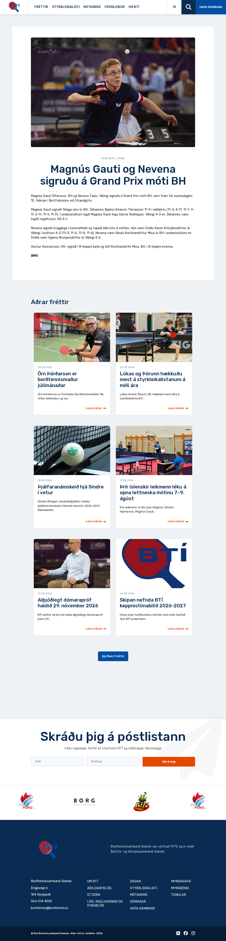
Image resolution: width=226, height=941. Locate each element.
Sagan (144, 6)
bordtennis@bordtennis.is (49, 908)
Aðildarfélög (99, 888)
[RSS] (178, 934)
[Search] (188, 7)
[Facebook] (186, 934)
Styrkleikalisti (66, 7)
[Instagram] (193, 934)
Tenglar (146, 6)
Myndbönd (180, 888)
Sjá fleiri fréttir (113, 656)
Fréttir (41, 7)
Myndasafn (181, 881)
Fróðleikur (115, 7)
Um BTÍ (133, 7)
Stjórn (93, 895)
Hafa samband (211, 7)
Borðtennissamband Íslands (48, 850)
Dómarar (138, 902)
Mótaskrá (92, 7)
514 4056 (45, 901)
